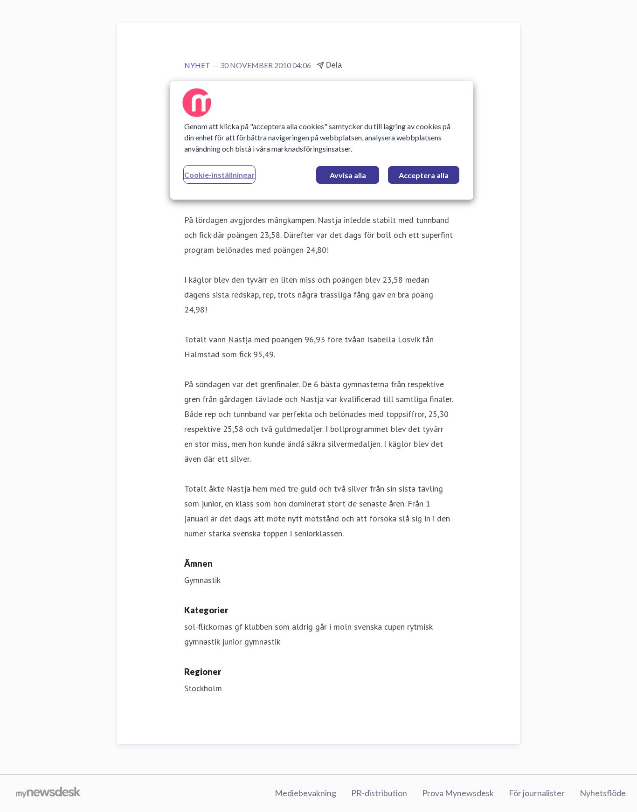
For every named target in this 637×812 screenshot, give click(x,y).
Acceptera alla (424, 175)
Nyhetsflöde (603, 793)
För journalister (537, 793)
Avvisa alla (348, 175)
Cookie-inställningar (219, 174)
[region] (321, 140)
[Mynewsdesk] (48, 793)
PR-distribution (379, 793)
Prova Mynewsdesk (458, 793)
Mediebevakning (305, 793)
